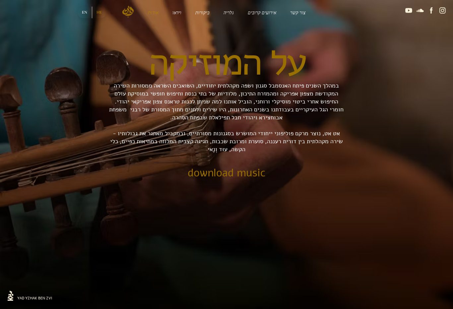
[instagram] (442, 10)
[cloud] (420, 10)
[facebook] (431, 10)
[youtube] (409, 10)
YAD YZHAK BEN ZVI (34, 298)
